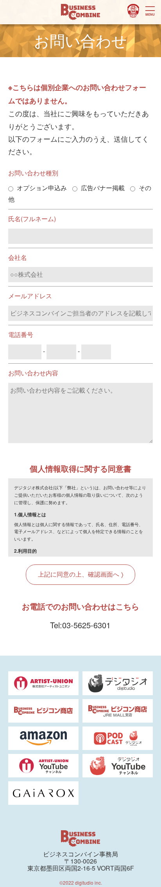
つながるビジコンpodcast (133, 11)
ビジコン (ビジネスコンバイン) (80, 12)
